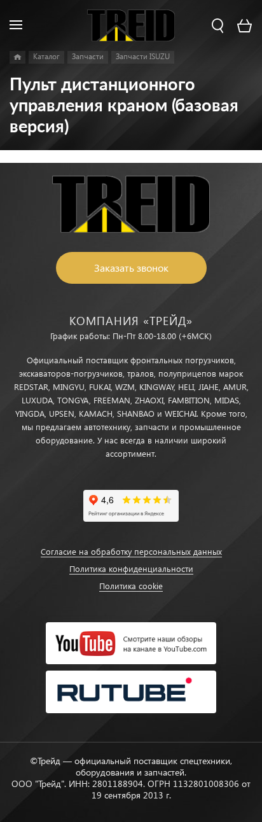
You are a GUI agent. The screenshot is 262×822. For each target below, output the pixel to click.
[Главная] (17, 57)
